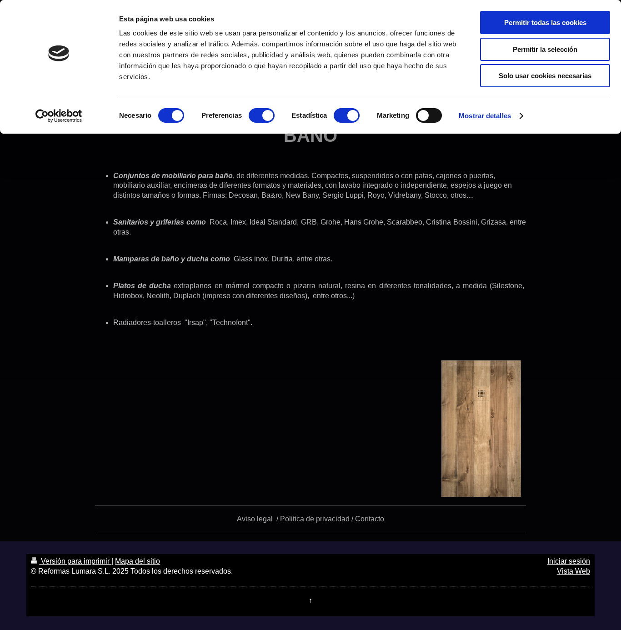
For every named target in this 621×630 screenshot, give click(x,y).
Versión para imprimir (75, 561)
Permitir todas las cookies (545, 22)
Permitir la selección (545, 49)
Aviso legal (255, 519)
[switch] (262, 115)
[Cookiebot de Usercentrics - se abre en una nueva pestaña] (59, 116)
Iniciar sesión (568, 561)
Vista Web (573, 571)
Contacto (369, 519)
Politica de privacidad (315, 519)
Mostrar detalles (485, 116)
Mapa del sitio (137, 561)
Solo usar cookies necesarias (545, 76)
